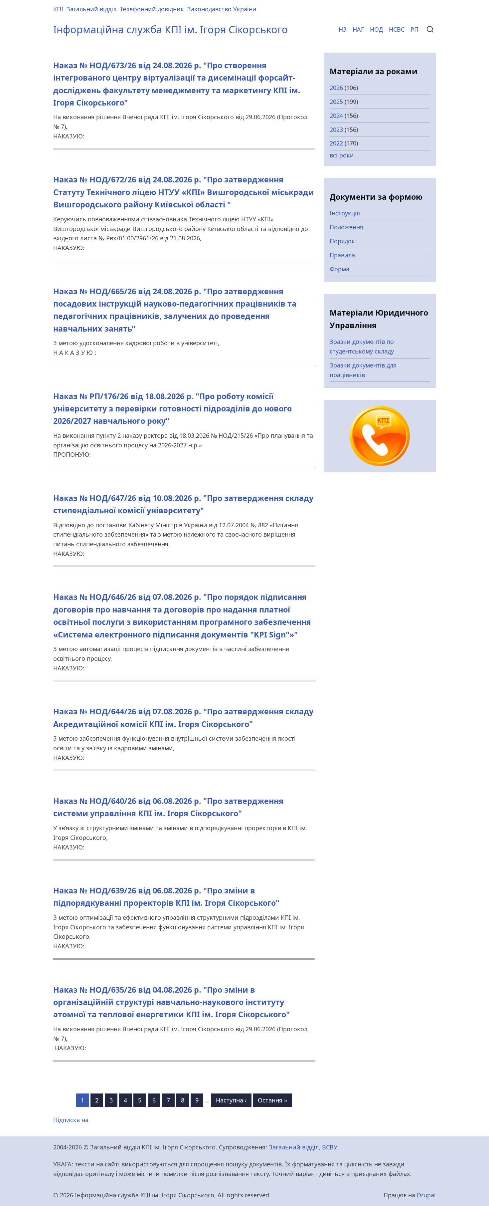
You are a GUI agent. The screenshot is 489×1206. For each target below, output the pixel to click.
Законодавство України (221, 9)
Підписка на (70, 1120)
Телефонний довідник (152, 9)
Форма (339, 269)
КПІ (58, 9)
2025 (336, 102)
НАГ (358, 29)
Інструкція (345, 213)
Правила (342, 255)
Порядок (342, 241)
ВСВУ (329, 1147)
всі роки (342, 155)
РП (414, 29)
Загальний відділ (91, 9)
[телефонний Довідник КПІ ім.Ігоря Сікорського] (380, 435)
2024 (336, 116)
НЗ (343, 29)
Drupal (426, 1195)
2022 (336, 143)
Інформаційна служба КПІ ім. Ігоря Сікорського (170, 29)
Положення (346, 227)
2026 (336, 88)
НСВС (397, 29)
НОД (376, 29)
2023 (336, 129)
